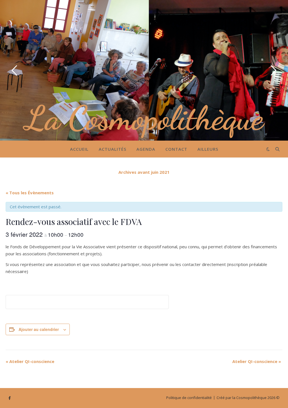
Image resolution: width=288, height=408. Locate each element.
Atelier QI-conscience (30, 361)
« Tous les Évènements (30, 192)
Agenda (145, 149)
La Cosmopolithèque (144, 118)
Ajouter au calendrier (39, 329)
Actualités (112, 149)
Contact (176, 149)
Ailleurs (207, 149)
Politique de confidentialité (189, 397)
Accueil (79, 149)
